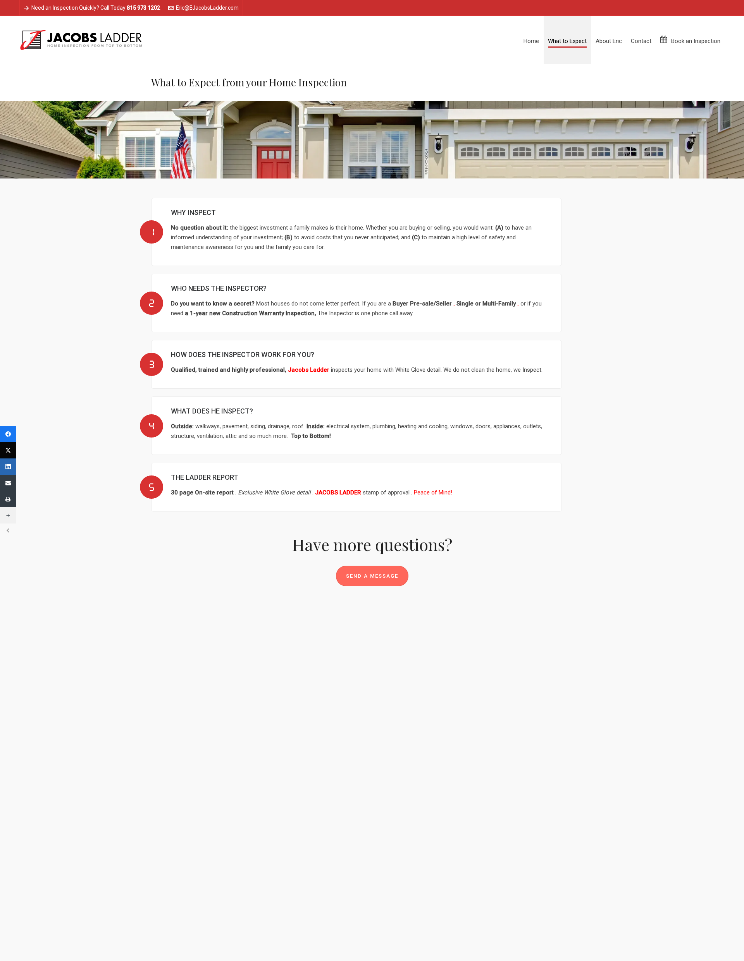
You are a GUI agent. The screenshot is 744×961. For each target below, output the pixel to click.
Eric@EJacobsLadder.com (207, 8)
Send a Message (372, 576)
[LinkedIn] (8, 466)
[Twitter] (8, 450)
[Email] (8, 483)
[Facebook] (8, 434)
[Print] (8, 499)
